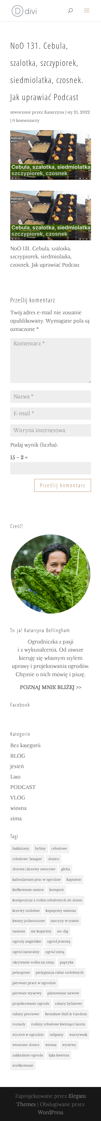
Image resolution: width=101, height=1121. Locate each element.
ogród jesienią (58, 941)
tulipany (57, 1035)
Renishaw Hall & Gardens (66, 1014)
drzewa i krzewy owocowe (33, 869)
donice (53, 859)
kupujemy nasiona (61, 911)
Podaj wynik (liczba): (34, 445)
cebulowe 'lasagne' (27, 859)
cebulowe (59, 848)
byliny (40, 848)
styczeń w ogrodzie (28, 1035)
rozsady (19, 1024)
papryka (67, 962)
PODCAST (23, 787)
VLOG (17, 798)
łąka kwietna (59, 1055)
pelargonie (21, 972)
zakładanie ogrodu (27, 1055)
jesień (17, 766)
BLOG (17, 756)
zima (16, 819)
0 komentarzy (26, 120)
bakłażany (20, 848)
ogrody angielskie (26, 941)
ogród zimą (54, 952)
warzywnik (78, 1035)
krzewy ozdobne (26, 911)
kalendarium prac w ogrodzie (36, 880)
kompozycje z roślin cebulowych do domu (47, 900)
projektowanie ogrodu (30, 1004)
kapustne (74, 880)
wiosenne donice (26, 1045)
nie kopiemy (41, 931)
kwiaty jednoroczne (28, 921)
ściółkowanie (22, 1065)
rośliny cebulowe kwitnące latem (58, 1024)
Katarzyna (54, 112)
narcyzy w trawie (65, 921)
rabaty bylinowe (68, 1004)
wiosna (18, 808)
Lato (15, 777)
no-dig (62, 931)
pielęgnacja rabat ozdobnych (59, 972)
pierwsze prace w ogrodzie (34, 983)
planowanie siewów (63, 993)
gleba (65, 869)
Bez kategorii (25, 745)
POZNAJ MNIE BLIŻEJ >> (50, 687)
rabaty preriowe (25, 1014)
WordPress (50, 1112)
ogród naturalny (26, 952)
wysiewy (69, 1045)
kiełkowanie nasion (28, 890)
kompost (56, 890)
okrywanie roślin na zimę (33, 962)
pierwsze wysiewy (27, 993)
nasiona (18, 931)
